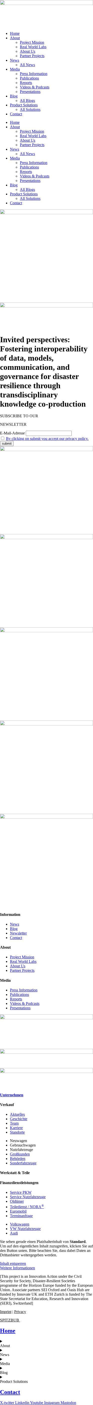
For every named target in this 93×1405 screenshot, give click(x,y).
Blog (14, 96)
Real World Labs (33, 47)
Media (15, 69)
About (15, 38)
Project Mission (32, 42)
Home (15, 33)
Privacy (20, 1312)
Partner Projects (32, 56)
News (14, 60)
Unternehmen (11, 1095)
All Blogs (27, 100)
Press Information (33, 74)
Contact (16, 114)
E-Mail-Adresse (12, 433)
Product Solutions (24, 105)
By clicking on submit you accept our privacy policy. (47, 438)
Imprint (5, 1312)
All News (27, 65)
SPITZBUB (10, 1320)
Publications (29, 78)
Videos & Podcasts (34, 87)
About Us (27, 51)
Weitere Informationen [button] (17, 1268)
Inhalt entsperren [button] (13, 1263)
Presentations (30, 91)
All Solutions (30, 109)
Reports (26, 83)
